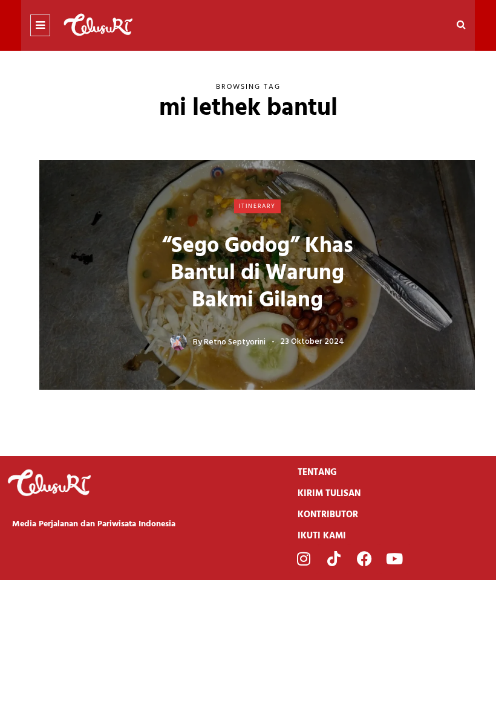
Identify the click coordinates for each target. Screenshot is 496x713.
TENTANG (317, 472)
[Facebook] (364, 559)
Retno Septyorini (235, 342)
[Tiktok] (334, 559)
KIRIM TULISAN (329, 493)
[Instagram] (304, 559)
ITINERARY (257, 206)
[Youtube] (394, 559)
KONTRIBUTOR (328, 515)
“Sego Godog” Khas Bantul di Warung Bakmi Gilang (257, 273)
